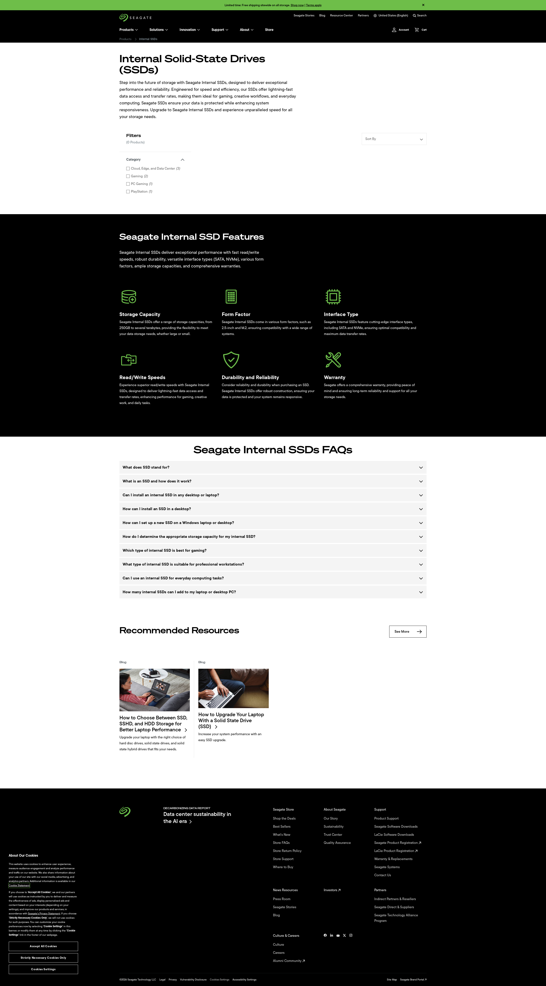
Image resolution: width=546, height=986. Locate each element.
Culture (279, 944)
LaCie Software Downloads (394, 834)
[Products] (136, 30)
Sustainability (334, 826)
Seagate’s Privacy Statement (44, 913)
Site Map (392, 979)
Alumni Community (287, 961)
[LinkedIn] (331, 948)
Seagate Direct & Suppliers (394, 907)
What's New (282, 834)
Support (218, 30)
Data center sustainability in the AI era (197, 817)
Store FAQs (281, 843)
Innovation (188, 30)
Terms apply (314, 5)
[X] (344, 948)
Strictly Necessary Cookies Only (43, 958)
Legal (162, 979)
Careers (279, 953)
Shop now (297, 5)
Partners (363, 15)
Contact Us (383, 875)
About (244, 30)
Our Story (331, 818)
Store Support (283, 859)
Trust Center (333, 834)
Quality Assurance (338, 843)
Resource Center (341, 15)
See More (402, 631)
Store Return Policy (287, 851)
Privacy (173, 979)
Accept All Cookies (43, 946)
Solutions (157, 30)
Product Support (386, 818)
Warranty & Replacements (393, 859)
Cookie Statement (19, 885)
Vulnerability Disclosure (193, 979)
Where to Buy (283, 867)
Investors (331, 890)
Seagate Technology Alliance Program (396, 918)
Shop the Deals (285, 818)
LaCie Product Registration (394, 851)
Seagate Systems (387, 867)
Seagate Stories (304, 15)
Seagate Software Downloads (396, 826)
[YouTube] (338, 948)
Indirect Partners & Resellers (395, 899)
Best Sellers (282, 826)
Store (269, 30)
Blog (322, 15)
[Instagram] (350, 948)
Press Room (282, 899)
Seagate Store (284, 809)
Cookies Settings (219, 979)
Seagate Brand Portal (412, 979)
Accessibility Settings (244, 979)
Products (126, 30)
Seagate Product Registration (396, 843)
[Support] (227, 30)
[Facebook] (325, 948)
